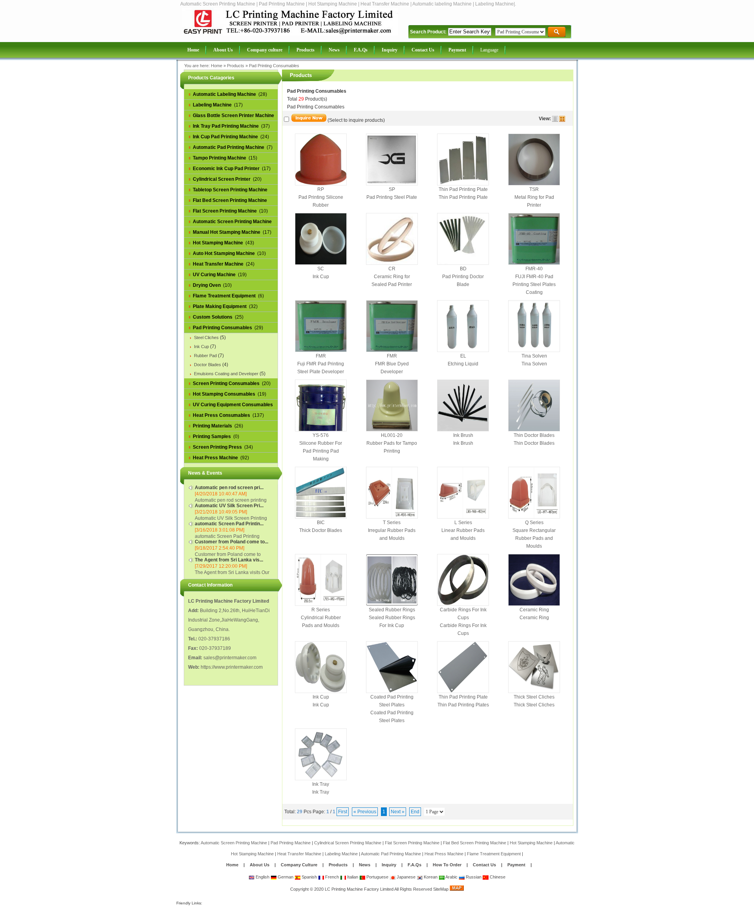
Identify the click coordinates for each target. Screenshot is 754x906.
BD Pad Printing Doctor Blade (463, 276)
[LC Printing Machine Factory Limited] (290, 34)
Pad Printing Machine (291, 842)
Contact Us (484, 864)
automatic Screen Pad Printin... (229, 523)
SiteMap (440, 889)
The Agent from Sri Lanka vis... (229, 560)
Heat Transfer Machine (299, 853)
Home (216, 65)
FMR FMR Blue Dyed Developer (392, 363)
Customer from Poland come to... (231, 542)
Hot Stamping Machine (531, 842)
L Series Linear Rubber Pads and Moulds (463, 530)
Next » (397, 811)
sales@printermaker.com (229, 657)
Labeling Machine (341, 853)
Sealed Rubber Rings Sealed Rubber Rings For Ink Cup (392, 617)
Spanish (308, 877)
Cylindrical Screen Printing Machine (347, 842)
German (284, 877)
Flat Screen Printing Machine (412, 842)
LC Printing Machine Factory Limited (359, 889)
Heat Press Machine (444, 853)
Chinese (497, 877)
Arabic (451, 877)
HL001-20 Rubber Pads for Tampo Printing (391, 443)
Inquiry (389, 864)
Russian (473, 877)
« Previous (364, 811)
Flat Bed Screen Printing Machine (474, 842)
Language (489, 50)
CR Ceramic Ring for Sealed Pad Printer (392, 276)
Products (235, 65)
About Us (259, 864)
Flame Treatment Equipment (494, 853)
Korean (430, 877)
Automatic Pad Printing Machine (391, 853)
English (261, 877)
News (365, 864)
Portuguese (376, 877)
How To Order (447, 864)
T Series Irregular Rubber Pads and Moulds (391, 530)
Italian (352, 877)
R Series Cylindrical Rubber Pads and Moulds (321, 617)
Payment (516, 864)
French (331, 877)
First (342, 811)
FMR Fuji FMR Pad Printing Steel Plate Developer (320, 363)
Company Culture (299, 864)
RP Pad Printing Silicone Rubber (320, 197)
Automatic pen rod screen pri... (229, 487)
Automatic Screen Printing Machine (234, 842)
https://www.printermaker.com (232, 667)
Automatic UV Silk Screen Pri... (229, 505)
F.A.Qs (414, 864)
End (415, 811)
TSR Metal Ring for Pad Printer (534, 197)
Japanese (405, 877)
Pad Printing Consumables (274, 65)
